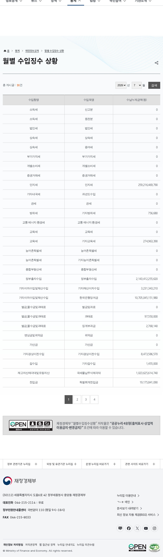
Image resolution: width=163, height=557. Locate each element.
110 (41, 510)
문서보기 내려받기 (127, 508)
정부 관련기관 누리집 (18, 464)
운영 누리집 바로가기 (97, 464)
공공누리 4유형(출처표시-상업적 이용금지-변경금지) (30, 425)
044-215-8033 (20, 517)
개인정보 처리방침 (13, 544)
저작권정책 (31, 544)
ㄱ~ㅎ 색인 (123, 502)
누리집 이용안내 (126, 495)
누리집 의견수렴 (85, 544)
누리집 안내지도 (66, 544)
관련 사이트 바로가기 (136, 464)
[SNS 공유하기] (156, 62)
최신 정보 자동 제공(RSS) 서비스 (136, 515)
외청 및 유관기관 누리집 (60, 464)
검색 (154, 85)
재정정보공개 (32, 50)
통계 (17, 50)
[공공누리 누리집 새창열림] (137, 548)
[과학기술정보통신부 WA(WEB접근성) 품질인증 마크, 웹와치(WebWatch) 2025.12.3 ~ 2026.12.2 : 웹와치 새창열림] (154, 548)
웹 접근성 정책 (47, 544)
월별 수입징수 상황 (54, 50)
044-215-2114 (25, 502)
